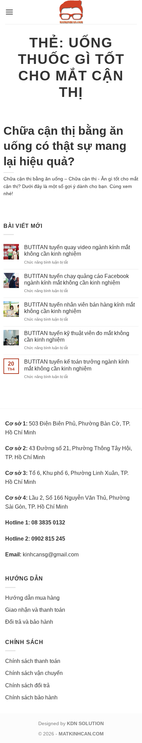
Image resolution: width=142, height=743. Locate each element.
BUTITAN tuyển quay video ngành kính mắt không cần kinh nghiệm (77, 250)
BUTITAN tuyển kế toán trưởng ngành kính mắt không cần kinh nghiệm (76, 365)
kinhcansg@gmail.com (51, 554)
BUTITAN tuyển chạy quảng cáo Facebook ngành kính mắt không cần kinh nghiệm (76, 279)
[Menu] (9, 11)
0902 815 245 (48, 539)
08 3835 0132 (48, 522)
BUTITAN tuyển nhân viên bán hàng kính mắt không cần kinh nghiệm (79, 308)
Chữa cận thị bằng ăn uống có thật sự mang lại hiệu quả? (64, 145)
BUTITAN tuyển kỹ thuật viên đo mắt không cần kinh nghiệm (76, 336)
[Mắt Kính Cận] (71, 12)
